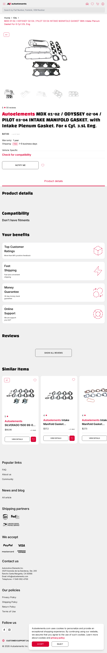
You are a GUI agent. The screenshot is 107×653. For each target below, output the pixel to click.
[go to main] (16, 4)
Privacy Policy (9, 597)
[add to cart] (33, 439)
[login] (103, 4)
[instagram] (9, 630)
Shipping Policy (9, 602)
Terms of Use (9, 611)
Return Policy (9, 606)
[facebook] (4, 630)
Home (7, 18)
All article (6, 497)
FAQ (4, 469)
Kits (15, 18)
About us (6, 474)
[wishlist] (92, 4)
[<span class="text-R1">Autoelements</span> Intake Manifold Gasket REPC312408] (59, 409)
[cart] (98, 4)
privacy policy (58, 637)
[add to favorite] (42, 165)
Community (7, 479)
